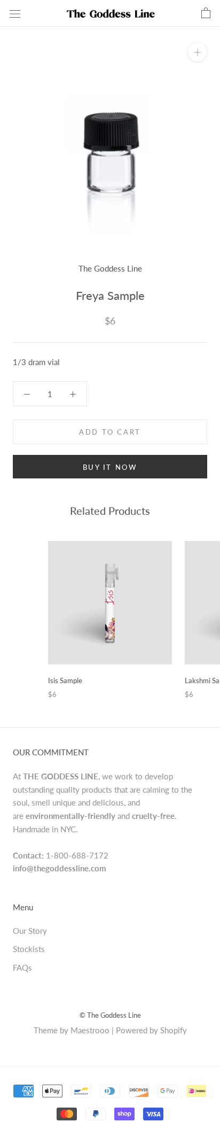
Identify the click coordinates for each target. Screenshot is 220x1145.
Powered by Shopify (151, 1030)
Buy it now (110, 467)
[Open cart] (205, 13)
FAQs (22, 967)
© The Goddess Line (110, 1015)
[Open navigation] (15, 13)
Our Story (30, 930)
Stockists (29, 949)
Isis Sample (65, 680)
